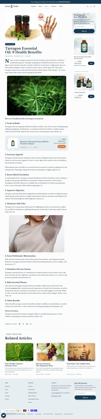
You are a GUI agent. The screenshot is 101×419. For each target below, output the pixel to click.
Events (61, 6)
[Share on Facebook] (19, 323)
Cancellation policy (68, 414)
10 (61, 306)
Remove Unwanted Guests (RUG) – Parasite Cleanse (35, 143)
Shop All (33, 6)
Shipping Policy (32, 393)
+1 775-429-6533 (55, 393)
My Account (31, 389)
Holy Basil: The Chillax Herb (78, 364)
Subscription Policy (33, 399)
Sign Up (84, 31)
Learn (46, 6)
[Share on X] (23, 323)
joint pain (36, 185)
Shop (91, 63)
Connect (53, 6)
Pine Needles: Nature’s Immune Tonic (14, 365)
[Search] (87, 6)
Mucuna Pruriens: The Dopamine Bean (44, 365)
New (40, 6)
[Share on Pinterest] (27, 323)
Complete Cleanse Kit (79, 92)
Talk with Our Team (56, 396)
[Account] (91, 6)
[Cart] (94, 6)
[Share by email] (30, 323)
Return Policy (32, 396)
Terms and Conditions (48, 414)
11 (41, 316)
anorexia (45, 306)
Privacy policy (38, 414)
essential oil (36, 63)
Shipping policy (58, 414)
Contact (30, 386)
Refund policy (30, 414)
